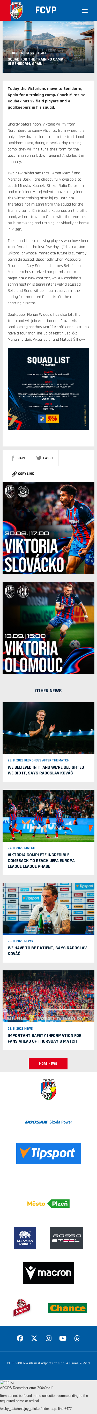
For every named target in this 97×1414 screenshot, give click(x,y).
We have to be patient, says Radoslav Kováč (47, 951)
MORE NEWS (48, 1063)
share (21, 458)
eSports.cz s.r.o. (53, 1363)
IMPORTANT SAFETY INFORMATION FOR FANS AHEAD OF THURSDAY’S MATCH (44, 1038)
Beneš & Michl (79, 1363)
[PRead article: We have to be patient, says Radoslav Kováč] (48, 908)
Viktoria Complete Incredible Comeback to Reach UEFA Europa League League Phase (41, 860)
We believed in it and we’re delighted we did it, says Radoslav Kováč (46, 770)
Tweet (48, 458)
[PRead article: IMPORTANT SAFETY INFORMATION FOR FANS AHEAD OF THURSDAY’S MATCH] (48, 996)
